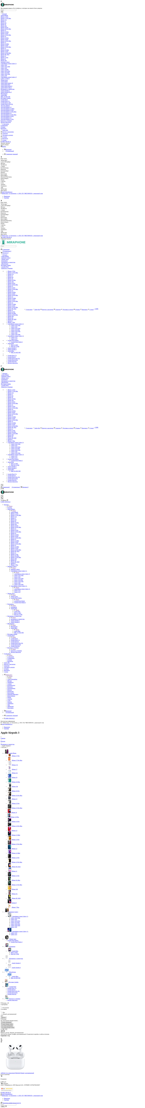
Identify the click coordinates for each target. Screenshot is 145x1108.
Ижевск (9, 690)
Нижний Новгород (12, 694)
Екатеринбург (11, 688)
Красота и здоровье (16, 650)
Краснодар (10, 691)
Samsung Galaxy (15, 569)
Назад (10, 506)
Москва (9, 681)
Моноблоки (14, 626)
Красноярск (10, 693)
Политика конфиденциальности (12, 1103)
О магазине (10, 656)
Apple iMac (17, 631)
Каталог (9, 507)
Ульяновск (10, 703)
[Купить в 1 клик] (1, 1040)
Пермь (9, 697)
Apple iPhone (14, 512)
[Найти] (2, 12)
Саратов (9, 699)
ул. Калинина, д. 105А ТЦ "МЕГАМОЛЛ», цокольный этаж (22, 193)
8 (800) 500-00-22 (6, 141)
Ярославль (10, 708)
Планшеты (14, 607)
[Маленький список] (2, 1031)
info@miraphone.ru (7, 192)
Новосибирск (11, 696)
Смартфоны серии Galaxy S (22, 574)
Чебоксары (10, 706)
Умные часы (14, 596)
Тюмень (9, 702)
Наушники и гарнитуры (18, 619)
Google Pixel (14, 638)
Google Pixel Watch (19, 601)
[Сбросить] (2, 1016)
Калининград (11, 685)
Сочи (8, 700)
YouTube (6, 198)
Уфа (8, 705)
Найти (2, 1106)
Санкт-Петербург (12, 679)
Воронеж (10, 687)
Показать (3, 1017)
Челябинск (10, 682)
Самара (9, 684)
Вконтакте (7, 196)
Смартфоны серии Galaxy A (22, 589)
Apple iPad (17, 611)
